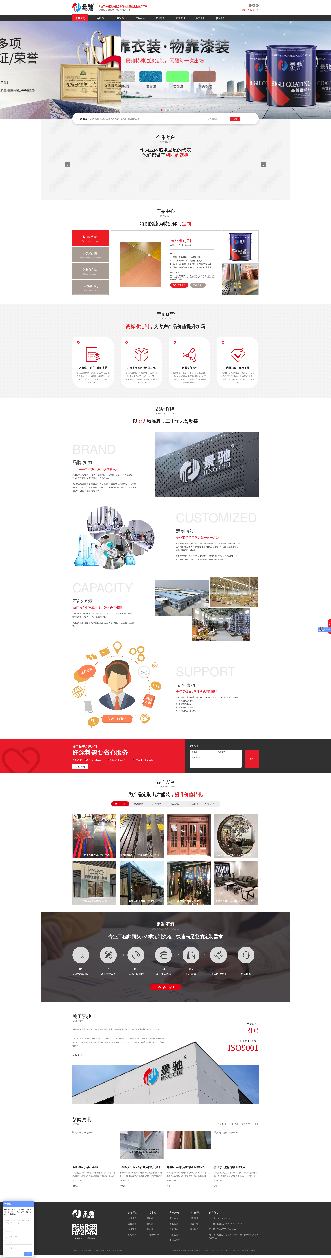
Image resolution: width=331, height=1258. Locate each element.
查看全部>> (211, 803)
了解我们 (77, 1055)
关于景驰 (200, 18)
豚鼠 (108, 1250)
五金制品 (174, 1229)
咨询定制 (181, 285)
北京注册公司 (98, 1250)
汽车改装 (174, 1234)
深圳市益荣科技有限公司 (193, 1250)
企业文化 (132, 1223)
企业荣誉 (132, 1229)
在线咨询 (80, 766)
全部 (256, 1124)
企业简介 (132, 1218)
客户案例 (160, 18)
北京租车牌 (86, 1250)
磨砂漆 (101, 10)
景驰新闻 (221, 1124)
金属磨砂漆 (125, 118)
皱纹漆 (108, 10)
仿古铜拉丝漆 (104, 118)
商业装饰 (174, 1218)
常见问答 (246, 1124)
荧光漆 (115, 10)
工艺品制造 (175, 1239)
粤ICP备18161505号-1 (221, 1250)
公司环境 (132, 1234)
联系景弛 (220, 18)
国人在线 (244, 1250)
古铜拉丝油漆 (124, 10)
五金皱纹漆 (134, 118)
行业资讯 (234, 1124)
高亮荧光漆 (115, 118)
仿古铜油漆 (94, 118)
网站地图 (253, 1250)
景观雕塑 (174, 1223)
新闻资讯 (180, 18)
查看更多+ (198, 285)
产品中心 (140, 18)
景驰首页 (80, 18)
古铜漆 (100, 18)
